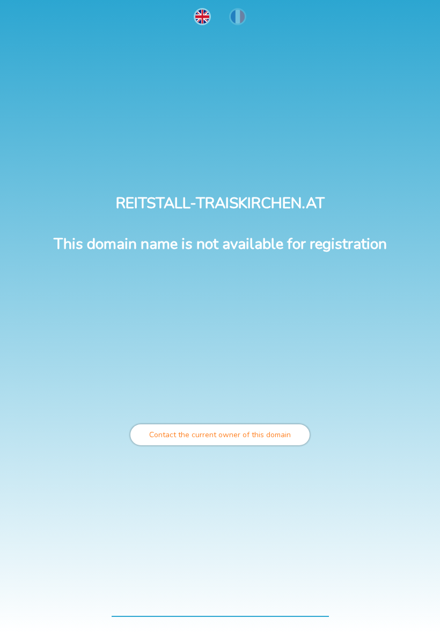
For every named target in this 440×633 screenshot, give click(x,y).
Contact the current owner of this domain (220, 435)
